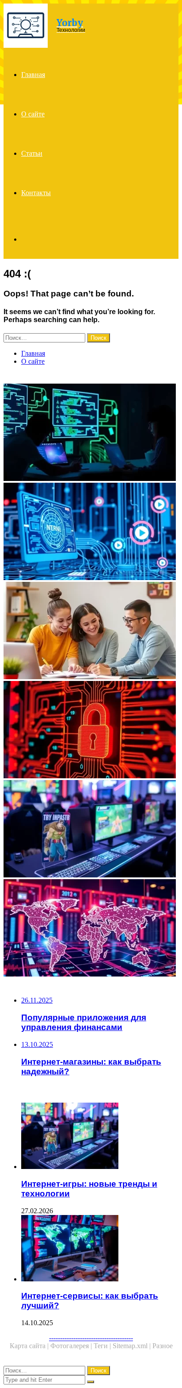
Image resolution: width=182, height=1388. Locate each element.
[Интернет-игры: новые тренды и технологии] (91, 829)
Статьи (31, 153)
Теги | (103, 1346)
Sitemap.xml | (132, 1346)
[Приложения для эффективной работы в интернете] (91, 433)
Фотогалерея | (72, 1346)
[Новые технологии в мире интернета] (91, 928)
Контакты (36, 192)
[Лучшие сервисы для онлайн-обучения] (91, 631)
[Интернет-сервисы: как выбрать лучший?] (99, 1249)
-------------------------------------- (91, 1338)
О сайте (33, 114)
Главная (33, 74)
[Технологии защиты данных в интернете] (91, 730)
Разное (162, 1346)
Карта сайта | (30, 1346)
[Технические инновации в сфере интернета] (91, 532)
